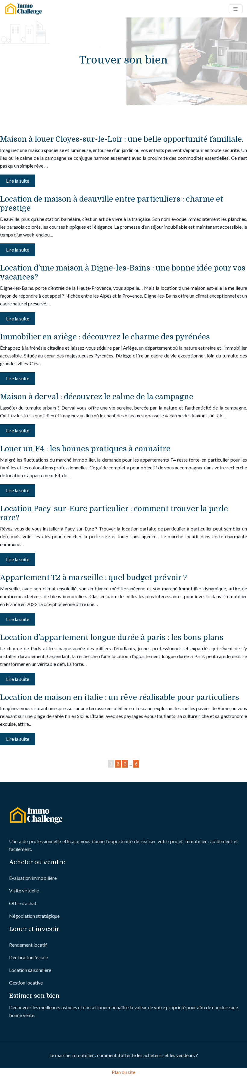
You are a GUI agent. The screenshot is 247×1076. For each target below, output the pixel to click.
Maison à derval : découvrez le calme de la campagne (96, 396)
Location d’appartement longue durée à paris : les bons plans (112, 637)
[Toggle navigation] (235, 9)
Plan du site (123, 1072)
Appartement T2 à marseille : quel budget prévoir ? (93, 577)
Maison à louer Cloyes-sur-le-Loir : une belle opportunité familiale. (121, 139)
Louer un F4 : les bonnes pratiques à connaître (85, 448)
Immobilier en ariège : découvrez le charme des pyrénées (105, 336)
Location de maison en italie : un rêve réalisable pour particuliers (119, 697)
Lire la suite (17, 181)
